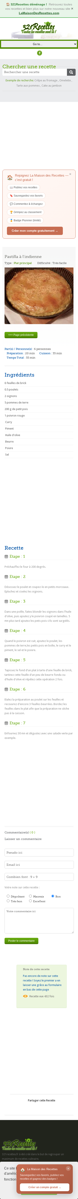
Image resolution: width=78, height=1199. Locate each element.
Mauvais (38, 896)
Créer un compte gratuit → (44, 1187)
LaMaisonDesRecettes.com (39, 13)
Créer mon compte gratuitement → (35, 230)
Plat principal (23, 263)
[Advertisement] (39, 131)
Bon (58, 896)
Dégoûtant (17, 896)
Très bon (16, 901)
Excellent (38, 901)
